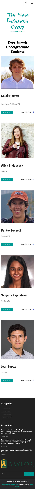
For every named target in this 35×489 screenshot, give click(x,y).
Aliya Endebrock (12, 165)
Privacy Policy (7, 418)
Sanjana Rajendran (14, 295)
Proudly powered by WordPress (10, 484)
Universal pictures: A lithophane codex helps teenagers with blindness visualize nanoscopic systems (16, 431)
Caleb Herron (10, 96)
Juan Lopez (8, 366)
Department (6, 411)
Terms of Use (7, 414)
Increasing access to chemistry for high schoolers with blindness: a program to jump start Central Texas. (16, 441)
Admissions (6, 408)
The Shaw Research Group (18, 20)
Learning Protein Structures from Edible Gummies (16, 451)
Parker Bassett (11, 230)
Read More (7, 112)
